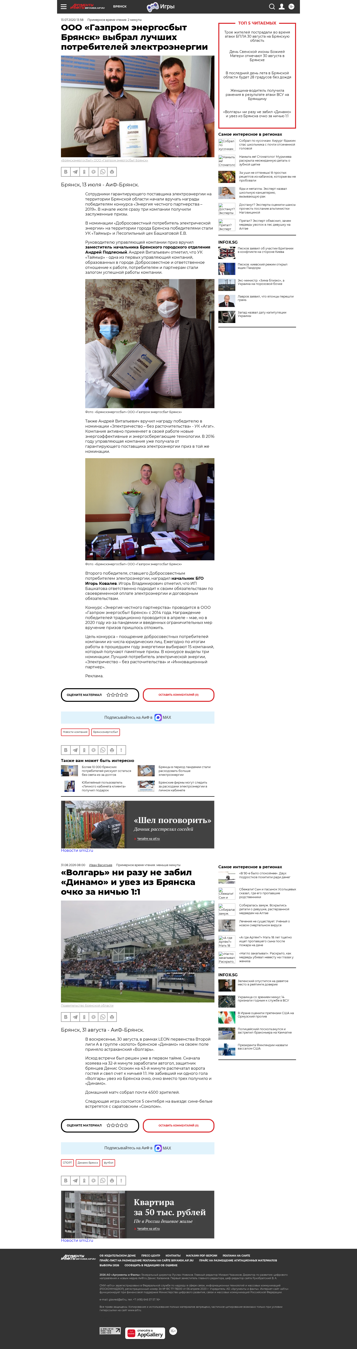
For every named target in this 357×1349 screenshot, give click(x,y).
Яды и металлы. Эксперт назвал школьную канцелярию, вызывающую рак (263, 192)
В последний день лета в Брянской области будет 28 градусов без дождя (257, 75)
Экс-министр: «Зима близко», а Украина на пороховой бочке (261, 282)
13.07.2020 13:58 (72, 20)
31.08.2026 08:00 (73, 865)
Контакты (173, 1255)
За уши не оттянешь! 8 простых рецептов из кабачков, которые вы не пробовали (267, 176)
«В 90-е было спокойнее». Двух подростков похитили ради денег (264, 875)
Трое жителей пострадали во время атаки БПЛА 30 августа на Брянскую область (257, 36)
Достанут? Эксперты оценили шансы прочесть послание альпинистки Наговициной (267, 208)
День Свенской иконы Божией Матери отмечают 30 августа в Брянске (257, 56)
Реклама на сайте (236, 1255)
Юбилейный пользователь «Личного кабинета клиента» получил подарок (104, 786)
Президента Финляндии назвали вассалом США (263, 1046)
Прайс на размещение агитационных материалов (238, 1260)
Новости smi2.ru (77, 850)
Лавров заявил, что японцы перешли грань (266, 298)
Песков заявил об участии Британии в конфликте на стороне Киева (265, 250)
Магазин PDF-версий (201, 1255)
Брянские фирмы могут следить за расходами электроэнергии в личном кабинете (183, 786)
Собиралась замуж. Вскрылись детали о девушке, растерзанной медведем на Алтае (264, 909)
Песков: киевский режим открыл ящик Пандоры (263, 266)
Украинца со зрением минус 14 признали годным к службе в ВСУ (263, 998)
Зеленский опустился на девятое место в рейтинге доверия (263, 982)
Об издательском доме (118, 1255)
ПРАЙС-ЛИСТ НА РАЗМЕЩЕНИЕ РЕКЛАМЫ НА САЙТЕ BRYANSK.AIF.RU (147, 1260)
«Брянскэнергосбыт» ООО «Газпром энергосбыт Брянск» (104, 160)
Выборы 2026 (109, 1265)
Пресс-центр (150, 1255)
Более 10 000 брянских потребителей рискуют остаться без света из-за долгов (106, 771)
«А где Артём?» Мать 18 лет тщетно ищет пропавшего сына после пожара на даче (265, 941)
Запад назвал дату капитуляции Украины (262, 314)
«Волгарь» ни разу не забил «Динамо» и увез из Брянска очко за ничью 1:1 (257, 114)
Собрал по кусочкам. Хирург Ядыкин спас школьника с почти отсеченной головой (267, 144)
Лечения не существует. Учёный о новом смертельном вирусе (264, 923)
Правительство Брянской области (87, 1005)
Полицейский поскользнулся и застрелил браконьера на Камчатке (265, 1030)
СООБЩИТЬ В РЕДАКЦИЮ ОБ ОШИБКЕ (151, 1265)
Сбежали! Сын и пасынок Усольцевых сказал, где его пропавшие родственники (267, 893)
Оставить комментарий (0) (179, 694)
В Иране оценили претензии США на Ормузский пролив (266, 1014)
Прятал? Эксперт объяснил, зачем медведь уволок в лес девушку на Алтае (265, 224)
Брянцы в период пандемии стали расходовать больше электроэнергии (185, 771)
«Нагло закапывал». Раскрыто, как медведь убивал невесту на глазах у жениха (266, 957)
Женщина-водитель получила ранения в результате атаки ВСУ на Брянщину (257, 95)
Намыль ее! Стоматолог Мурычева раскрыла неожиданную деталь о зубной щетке (265, 160)
